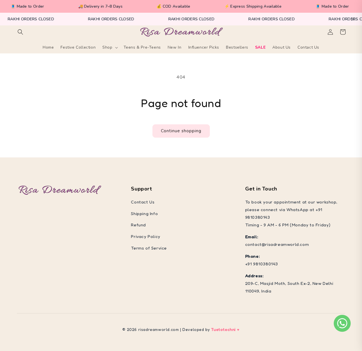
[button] (20, 32)
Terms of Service (149, 248)
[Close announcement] (353, 19)
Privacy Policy (145, 236)
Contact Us (142, 202)
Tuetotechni (223, 329)
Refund (138, 224)
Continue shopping (181, 131)
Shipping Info (144, 213)
